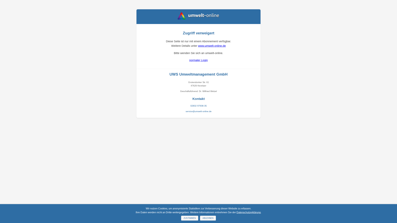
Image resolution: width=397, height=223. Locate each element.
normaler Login (198, 60)
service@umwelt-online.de (199, 111)
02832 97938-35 (198, 106)
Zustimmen (190, 218)
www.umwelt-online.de (212, 45)
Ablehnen (208, 218)
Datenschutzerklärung (248, 212)
